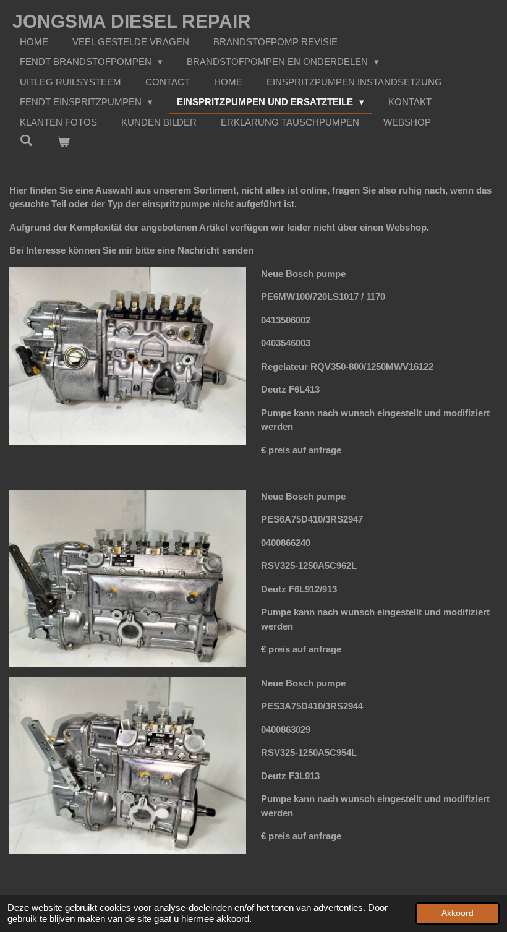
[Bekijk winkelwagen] (63, 142)
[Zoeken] (26, 140)
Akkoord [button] (457, 913)
